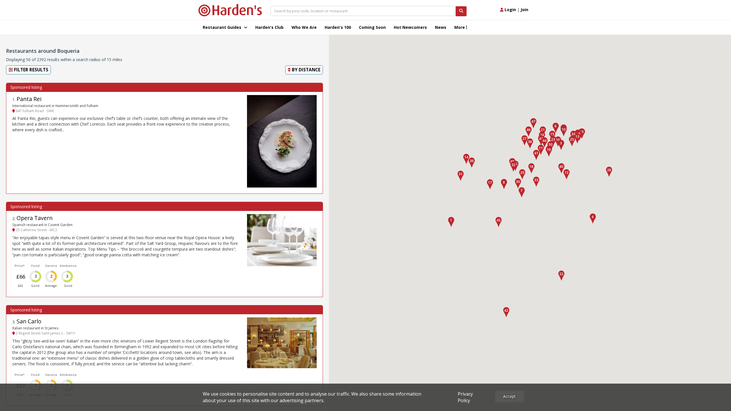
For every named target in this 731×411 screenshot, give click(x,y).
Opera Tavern (35, 218)
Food (35, 265)
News (440, 27)
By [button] (305, 70)
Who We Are (304, 27)
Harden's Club (269, 27)
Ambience (68, 265)
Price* (20, 265)
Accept (509, 396)
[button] (451, 222)
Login (509, 9)
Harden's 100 (338, 27)
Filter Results (30, 70)
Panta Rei (29, 99)
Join (524, 9)
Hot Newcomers (410, 27)
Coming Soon (372, 27)
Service (51, 265)
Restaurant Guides (222, 27)
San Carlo (29, 321)
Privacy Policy (465, 397)
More (460, 27)
